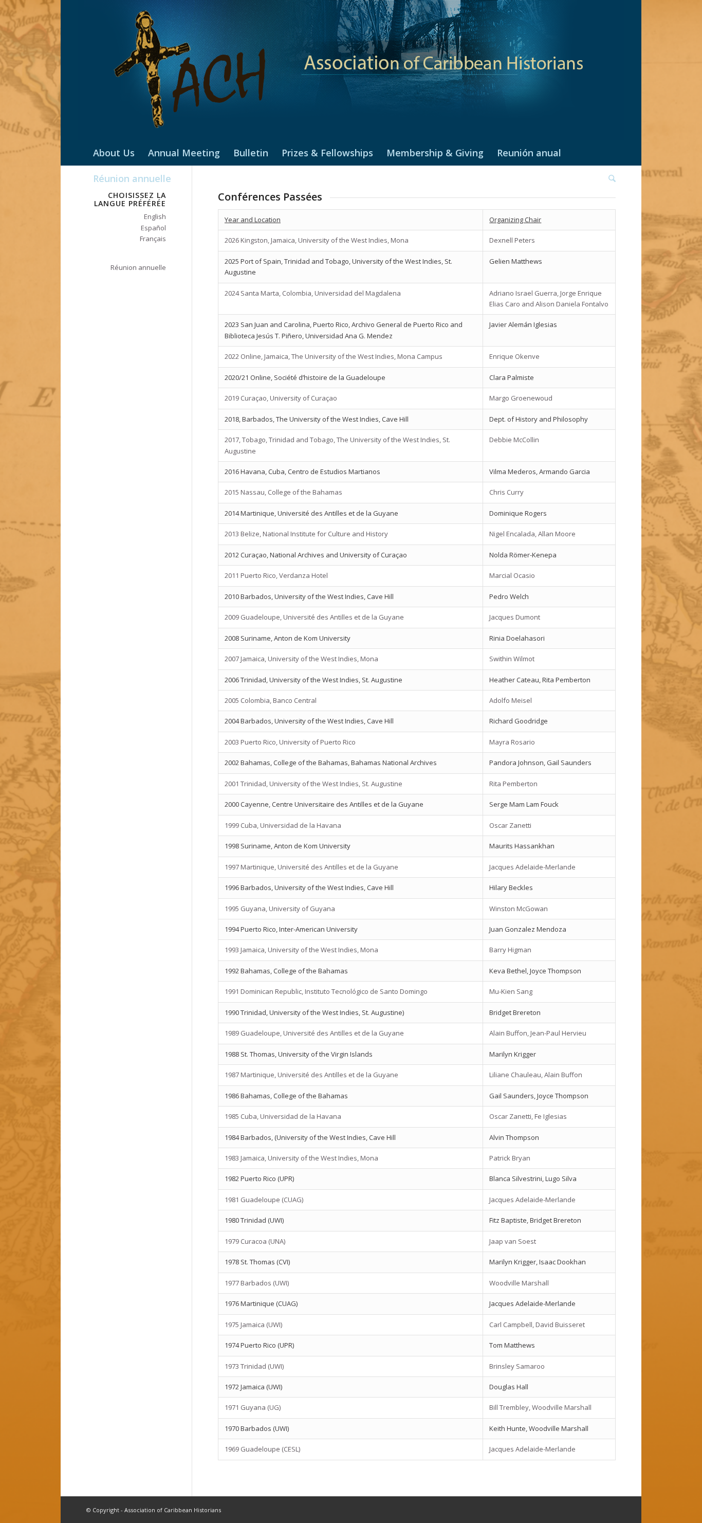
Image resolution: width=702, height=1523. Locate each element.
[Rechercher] (609, 178)
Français (153, 238)
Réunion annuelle (138, 267)
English (155, 216)
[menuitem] (113, 153)
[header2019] (351, 70)
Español (153, 227)
